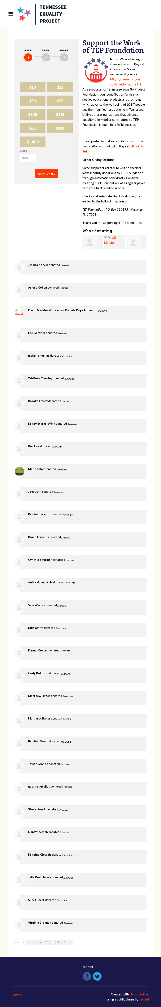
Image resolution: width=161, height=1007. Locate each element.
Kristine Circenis (39, 854)
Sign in (16, 994)
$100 (32, 114)
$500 (60, 128)
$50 (33, 100)
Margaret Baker (39, 718)
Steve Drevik (37, 809)
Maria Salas (36, 469)
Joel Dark (34, 491)
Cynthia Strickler (40, 559)
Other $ (24, 150)
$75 (60, 100)
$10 (32, 87)
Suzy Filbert (36, 900)
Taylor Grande (38, 763)
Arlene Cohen (37, 287)
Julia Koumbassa (39, 877)
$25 (60, 87)
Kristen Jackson (39, 514)
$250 (33, 128)
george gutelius (39, 786)
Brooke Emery (38, 401)
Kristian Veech (38, 741)
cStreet (144, 999)
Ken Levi (34, 446)
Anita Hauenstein (40, 582)
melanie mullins (38, 355)
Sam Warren (36, 605)
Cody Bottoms (38, 673)
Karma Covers (38, 650)
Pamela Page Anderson (81, 310)
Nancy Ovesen (38, 832)
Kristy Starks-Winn (41, 423)
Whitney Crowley (40, 378)
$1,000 (33, 141)
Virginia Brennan (39, 922)
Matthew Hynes (39, 695)
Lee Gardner (36, 333)
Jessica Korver (38, 265)
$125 (60, 114)
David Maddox (38, 310)
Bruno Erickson (38, 537)
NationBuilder (139, 994)
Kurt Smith (35, 627)
